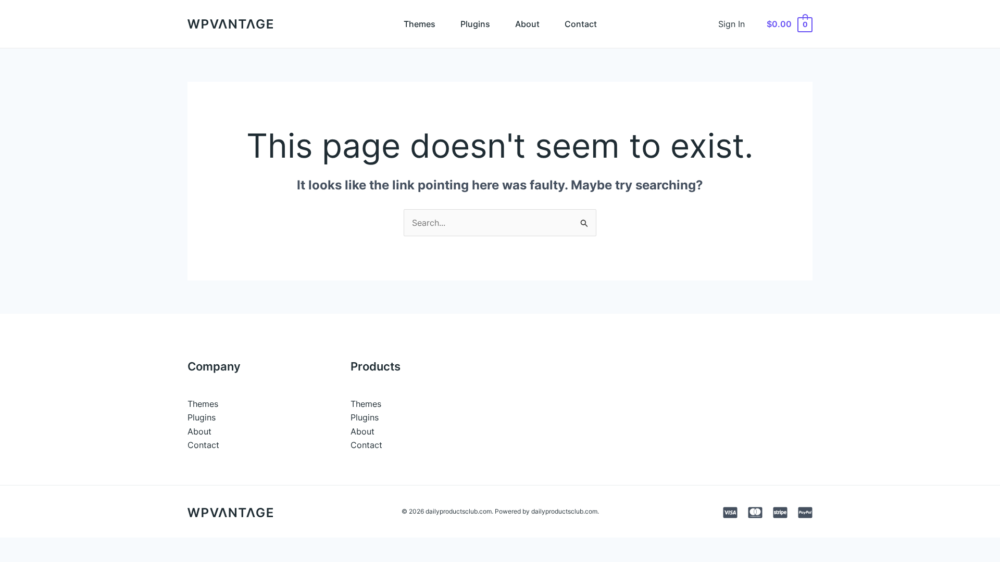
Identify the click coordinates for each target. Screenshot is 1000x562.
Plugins (475, 24)
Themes (419, 24)
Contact (581, 24)
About (527, 24)
